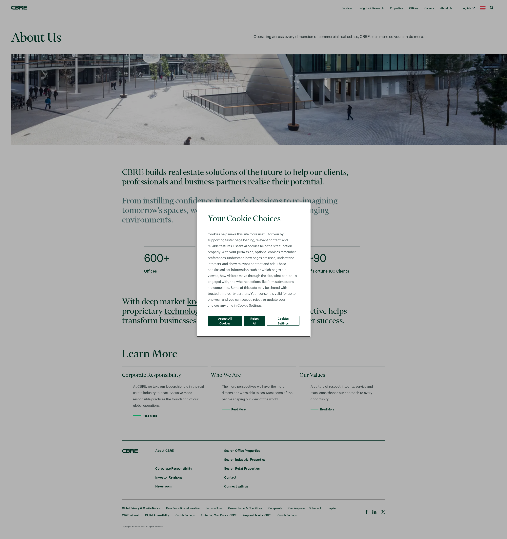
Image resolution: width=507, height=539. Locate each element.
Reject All (254, 320)
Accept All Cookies (225, 320)
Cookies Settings (283, 320)
